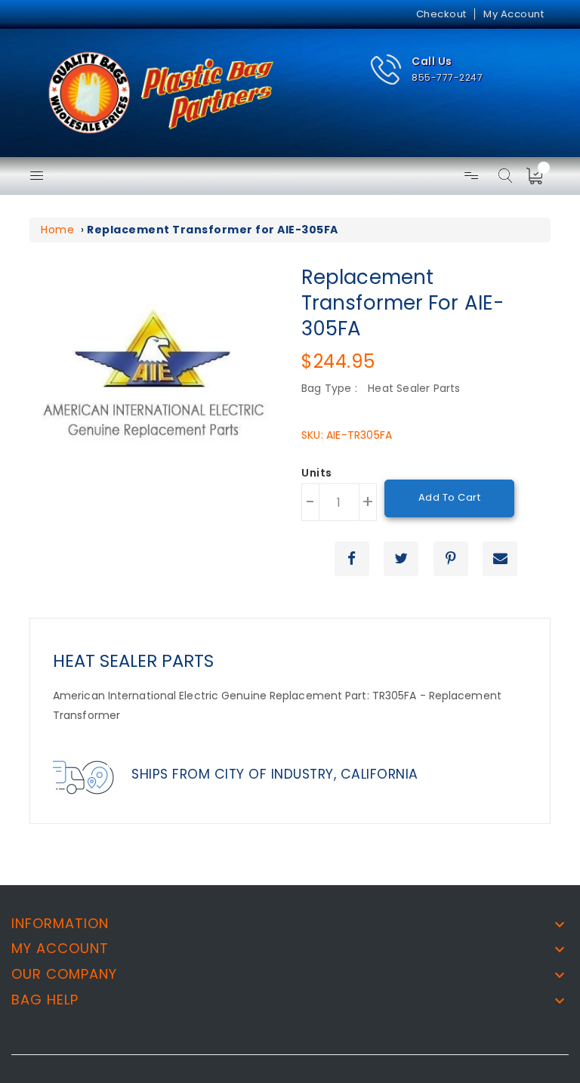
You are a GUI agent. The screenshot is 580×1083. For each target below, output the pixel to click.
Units (316, 473)
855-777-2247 (447, 77)
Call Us (432, 61)
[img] (539, 176)
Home (57, 229)
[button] (426, 70)
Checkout (441, 14)
